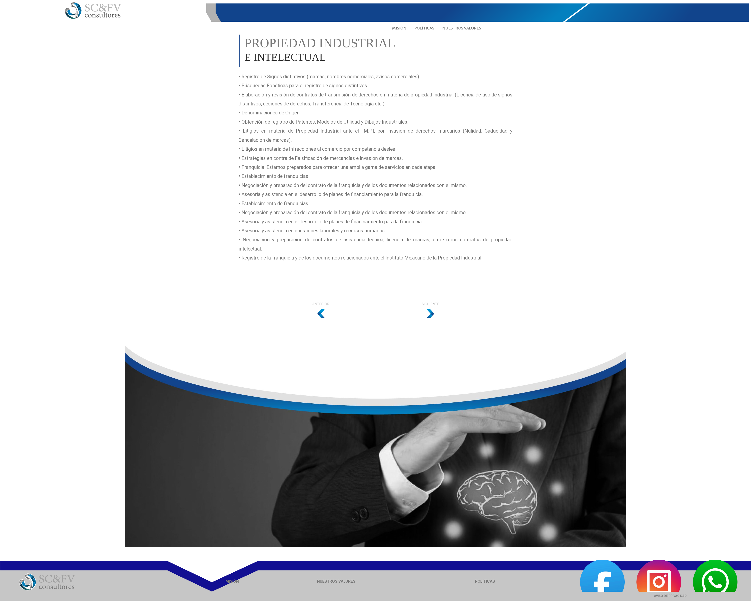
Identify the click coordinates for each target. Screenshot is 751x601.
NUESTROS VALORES (461, 28)
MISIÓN (399, 28)
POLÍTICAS (424, 28)
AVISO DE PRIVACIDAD (670, 596)
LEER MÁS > (275, 246)
